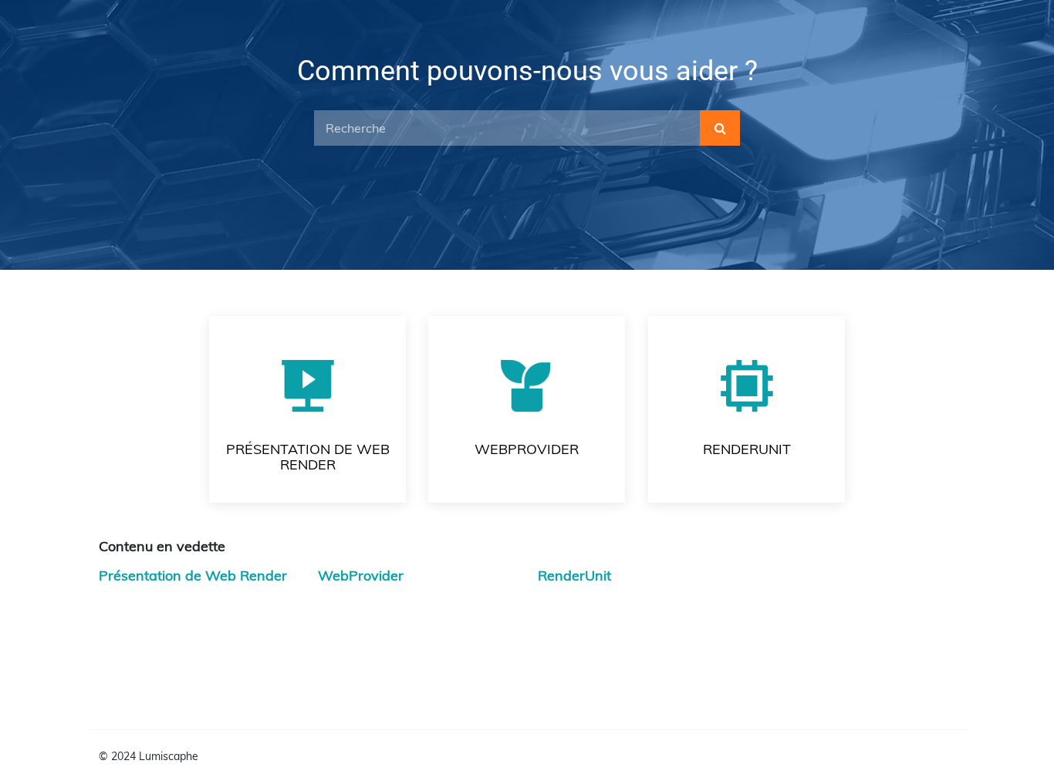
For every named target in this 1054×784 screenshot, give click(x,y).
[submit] (720, 128)
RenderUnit (574, 575)
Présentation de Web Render (193, 575)
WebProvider (361, 575)
